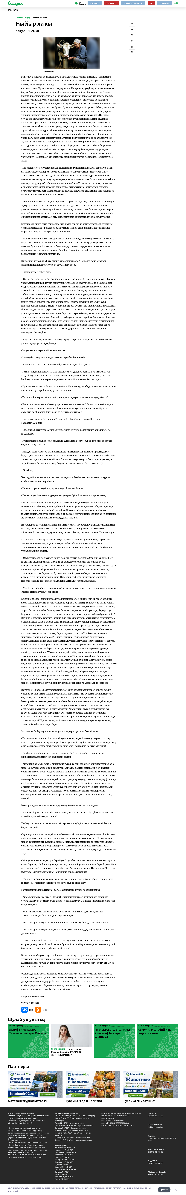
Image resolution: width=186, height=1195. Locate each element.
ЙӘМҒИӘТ (111, 3)
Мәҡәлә (13, 9)
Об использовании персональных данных (25, 1157)
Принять (164, 1189)
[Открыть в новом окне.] (27, 1010)
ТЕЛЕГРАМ (164, 3)
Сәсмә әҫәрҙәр (23, 17)
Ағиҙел (15, 3)
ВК (151, 3)
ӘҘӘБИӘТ (94, 3)
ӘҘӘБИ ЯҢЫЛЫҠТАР (133, 3)
